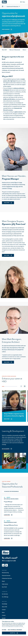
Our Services (5, 594)
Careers (4, 609)
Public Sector (5, 584)
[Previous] (21, 386)
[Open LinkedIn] (3, 565)
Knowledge (4, 603)
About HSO (4, 606)
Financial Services (6, 575)
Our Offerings (5, 596)
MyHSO (3, 618)
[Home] (4, 2)
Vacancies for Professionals (11, 491)
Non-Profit (4, 587)
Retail (3, 581)
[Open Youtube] (6, 565)
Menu (23, 2)
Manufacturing (5, 572)
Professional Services (7, 578)
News (3, 612)
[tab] (4, 50)
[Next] (24, 386)
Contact (4, 615)
